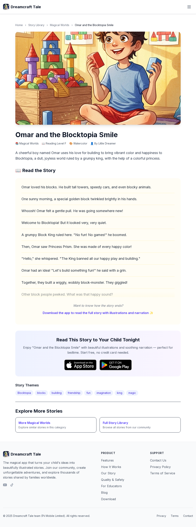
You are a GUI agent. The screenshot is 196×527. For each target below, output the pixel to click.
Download (108, 499)
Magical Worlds (59, 25)
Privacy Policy (160, 467)
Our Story (108, 473)
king (119, 392)
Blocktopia (24, 392)
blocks (41, 392)
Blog (104, 492)
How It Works (111, 467)
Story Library (36, 25)
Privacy (161, 515)
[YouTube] (5, 485)
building (57, 392)
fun (89, 392)
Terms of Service (162, 473)
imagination (104, 392)
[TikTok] (12, 485)
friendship (74, 392)
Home (19, 25)
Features (107, 460)
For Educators (111, 486)
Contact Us (158, 460)
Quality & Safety (112, 480)
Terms (175, 515)
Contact (188, 515)
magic (132, 392)
